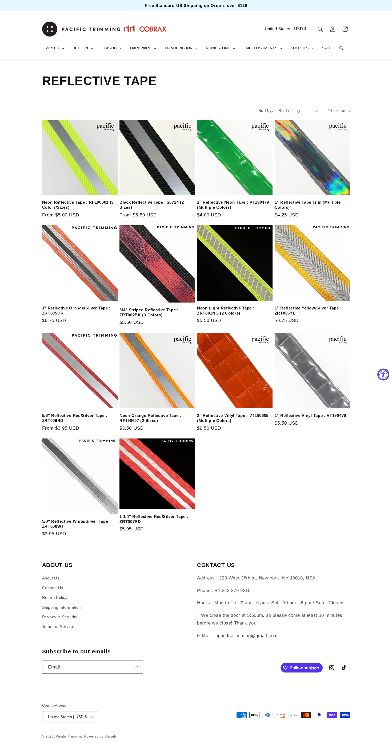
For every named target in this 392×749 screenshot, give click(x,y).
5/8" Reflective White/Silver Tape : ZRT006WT (76, 524)
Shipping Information (61, 607)
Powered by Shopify (100, 736)
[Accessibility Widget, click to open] (383, 375)
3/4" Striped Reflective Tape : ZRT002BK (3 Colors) (149, 312)
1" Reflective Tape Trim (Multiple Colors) (308, 205)
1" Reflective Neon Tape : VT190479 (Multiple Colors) (233, 205)
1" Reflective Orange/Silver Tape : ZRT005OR (76, 310)
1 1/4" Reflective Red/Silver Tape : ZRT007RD (153, 519)
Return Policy (55, 597)
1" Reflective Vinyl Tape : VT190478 (310, 415)
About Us (51, 578)
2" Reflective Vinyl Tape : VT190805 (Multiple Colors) (233, 418)
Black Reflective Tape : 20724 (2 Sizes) (151, 205)
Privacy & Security (60, 617)
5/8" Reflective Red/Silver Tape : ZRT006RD (74, 418)
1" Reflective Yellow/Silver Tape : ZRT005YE (308, 310)
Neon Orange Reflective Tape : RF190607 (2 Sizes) (150, 418)
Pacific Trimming (69, 736)
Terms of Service (58, 627)
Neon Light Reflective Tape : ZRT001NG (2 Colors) (225, 310)
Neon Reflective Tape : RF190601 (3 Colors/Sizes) (78, 205)
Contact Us (52, 588)
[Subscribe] (136, 667)
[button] (320, 29)
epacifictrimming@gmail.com (246, 635)
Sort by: (265, 110)
